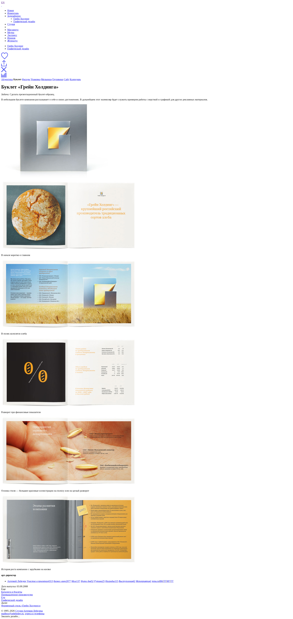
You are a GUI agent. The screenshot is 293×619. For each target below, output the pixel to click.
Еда (3, 597)
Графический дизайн (24, 21)
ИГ (168, 581)
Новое (10, 10)
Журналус (12, 40)
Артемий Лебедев (16, 581)
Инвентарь (13, 13)
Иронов (11, 38)
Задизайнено (14, 16)
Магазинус (13, 29)
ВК (161, 581)
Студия (11, 24)
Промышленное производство (17, 594)
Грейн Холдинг (21, 18)
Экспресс (12, 35)
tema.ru (155, 581)
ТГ (164, 581)
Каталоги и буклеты (11, 592)
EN (3, 2)
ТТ (172, 581)
